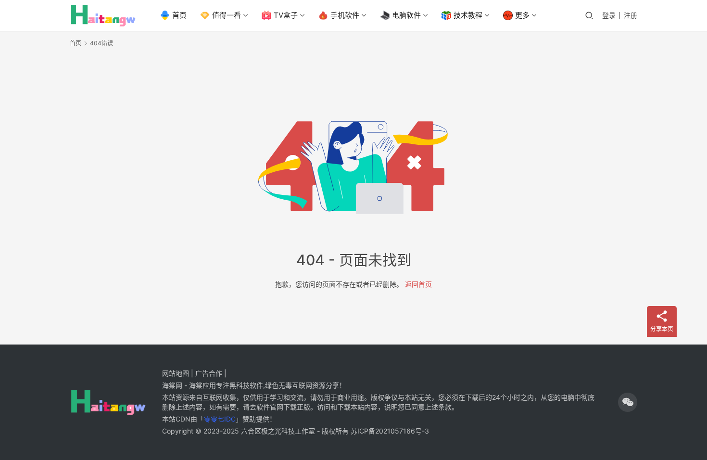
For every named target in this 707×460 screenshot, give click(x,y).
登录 (609, 15)
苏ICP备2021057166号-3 (390, 431)
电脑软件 (406, 15)
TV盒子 (286, 15)
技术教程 (468, 15)
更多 (522, 15)
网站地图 (175, 373)
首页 (179, 15)
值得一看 (226, 15)
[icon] (627, 402)
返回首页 (418, 284)
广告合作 (208, 373)
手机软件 (344, 15)
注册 (630, 15)
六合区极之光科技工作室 (278, 431)
